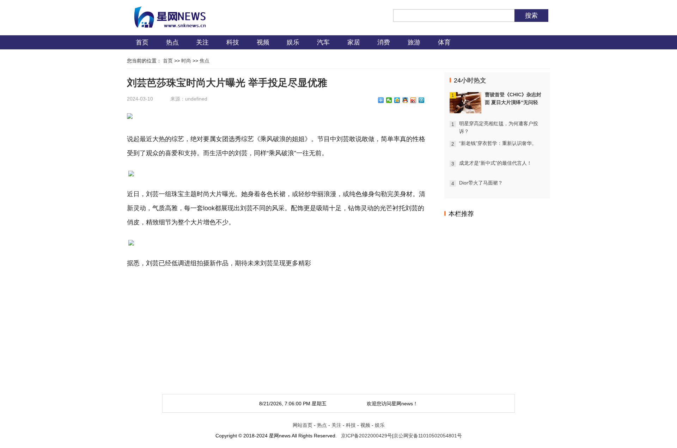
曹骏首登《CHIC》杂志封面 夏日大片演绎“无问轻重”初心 (513, 102)
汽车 (323, 42)
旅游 (414, 42)
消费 (383, 42)
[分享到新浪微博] (413, 100)
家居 (353, 42)
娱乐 (293, 42)
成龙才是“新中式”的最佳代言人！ (495, 163)
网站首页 (302, 425)
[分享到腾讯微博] (422, 100)
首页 (142, 42)
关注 (202, 42)
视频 (263, 42)
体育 (444, 42)
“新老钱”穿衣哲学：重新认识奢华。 (498, 143)
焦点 (204, 60)
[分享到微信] (389, 100)
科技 (232, 42)
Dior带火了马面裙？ (481, 183)
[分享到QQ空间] (397, 100)
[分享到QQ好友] (405, 100)
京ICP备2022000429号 (366, 435)
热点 (172, 42)
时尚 (186, 60)
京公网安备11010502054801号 (428, 435)
